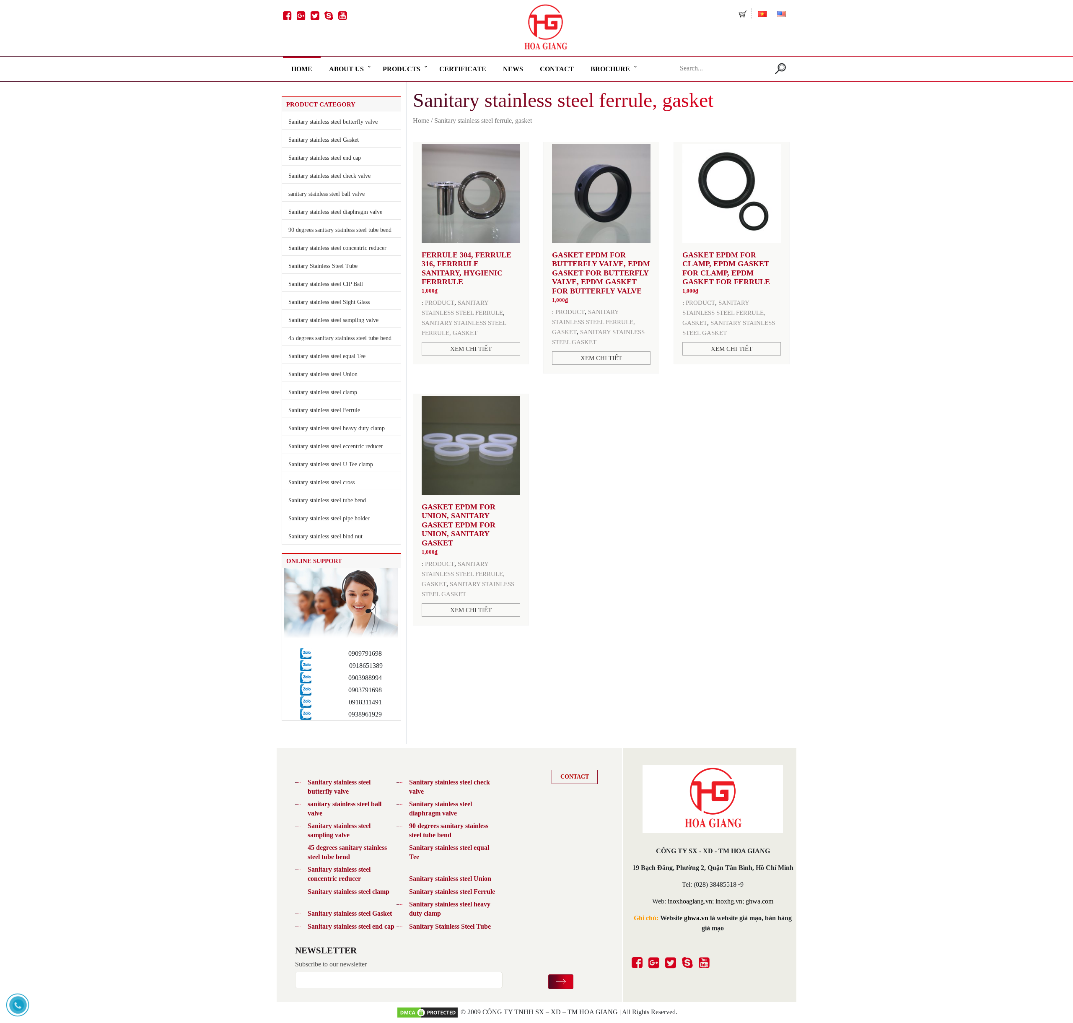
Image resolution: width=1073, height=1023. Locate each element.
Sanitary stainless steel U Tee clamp (330, 464)
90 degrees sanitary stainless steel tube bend (339, 230)
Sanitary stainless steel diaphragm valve (335, 212)
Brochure (610, 69)
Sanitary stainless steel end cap (324, 158)
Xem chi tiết (471, 348)
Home (301, 69)
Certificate (462, 69)
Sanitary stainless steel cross (321, 482)
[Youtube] (341, 11)
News (513, 69)
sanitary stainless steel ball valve (326, 194)
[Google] (300, 11)
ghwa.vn (696, 918)
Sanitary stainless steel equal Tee (326, 356)
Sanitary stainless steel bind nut (325, 536)
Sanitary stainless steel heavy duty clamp (336, 428)
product (439, 302)
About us (346, 69)
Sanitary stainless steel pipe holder (329, 518)
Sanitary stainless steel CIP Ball (325, 284)
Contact (557, 69)
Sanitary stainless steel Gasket (323, 140)
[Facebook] (286, 11)
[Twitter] (314, 11)
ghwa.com (759, 901)
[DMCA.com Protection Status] (427, 1011)
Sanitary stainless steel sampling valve (333, 320)
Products (401, 69)
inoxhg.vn (728, 901)
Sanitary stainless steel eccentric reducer (335, 446)
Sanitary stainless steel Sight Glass (329, 302)
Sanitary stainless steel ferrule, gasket (593, 322)
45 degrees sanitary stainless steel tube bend (339, 338)
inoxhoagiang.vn (690, 901)
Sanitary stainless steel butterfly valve (333, 122)
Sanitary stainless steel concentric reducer (337, 248)
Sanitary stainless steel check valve (329, 176)
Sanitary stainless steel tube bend (327, 500)
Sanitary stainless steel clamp (322, 392)
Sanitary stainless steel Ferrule (324, 410)
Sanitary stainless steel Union (323, 374)
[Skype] (327, 11)
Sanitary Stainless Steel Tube (323, 266)
